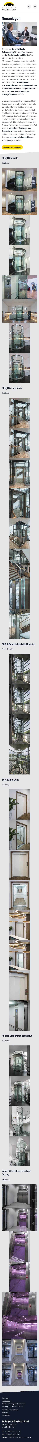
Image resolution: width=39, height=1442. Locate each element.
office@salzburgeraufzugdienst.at (18, 1437)
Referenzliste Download (12, 147)
